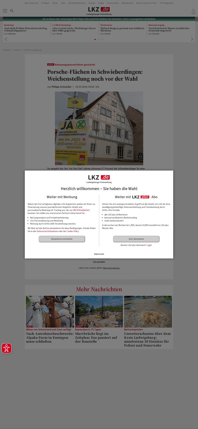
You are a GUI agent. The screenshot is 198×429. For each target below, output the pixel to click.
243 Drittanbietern (81, 210)
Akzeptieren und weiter (62, 239)
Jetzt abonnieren (136, 239)
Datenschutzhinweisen (47, 231)
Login (149, 245)
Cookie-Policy (73, 231)
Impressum (99, 254)
